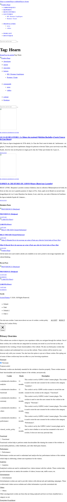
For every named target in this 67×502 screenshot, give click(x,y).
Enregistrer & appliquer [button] (7, 500)
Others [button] (2, 487)
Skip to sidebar (15, 1)
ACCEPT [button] (54, 320)
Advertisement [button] (4, 474)
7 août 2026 (3, 227)
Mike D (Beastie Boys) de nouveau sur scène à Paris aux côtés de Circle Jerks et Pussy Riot (29, 245)
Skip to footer (24, 1)
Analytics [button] (3, 462)
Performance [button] (4, 449)
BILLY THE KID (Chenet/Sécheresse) (12, 235)
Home (2, 55)
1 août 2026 (3, 237)
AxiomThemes (5, 297)
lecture (16, 132)
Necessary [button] (3, 360)
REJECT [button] (62, 320)
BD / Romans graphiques (7, 132)
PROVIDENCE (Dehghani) (9, 214)
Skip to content (5, 1)
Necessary (5, 363)
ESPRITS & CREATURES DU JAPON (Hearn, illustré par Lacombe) (26, 184)
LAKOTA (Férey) (6, 224)
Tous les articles (9, 55)
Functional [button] (3, 436)
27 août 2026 (3, 217)
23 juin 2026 (3, 248)
